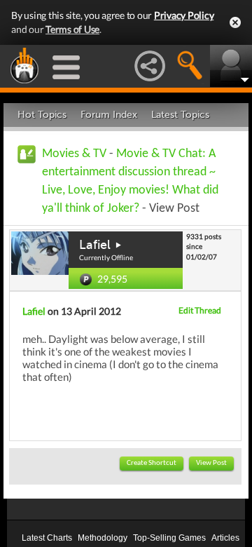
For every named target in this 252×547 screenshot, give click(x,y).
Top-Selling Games (169, 538)
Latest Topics (180, 115)
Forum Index (108, 115)
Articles (225, 538)
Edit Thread (199, 310)
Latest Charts (47, 538)
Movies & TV (74, 154)
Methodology (102, 538)
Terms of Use (72, 29)
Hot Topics (42, 115)
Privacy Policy (184, 15)
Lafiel (95, 244)
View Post (211, 463)
